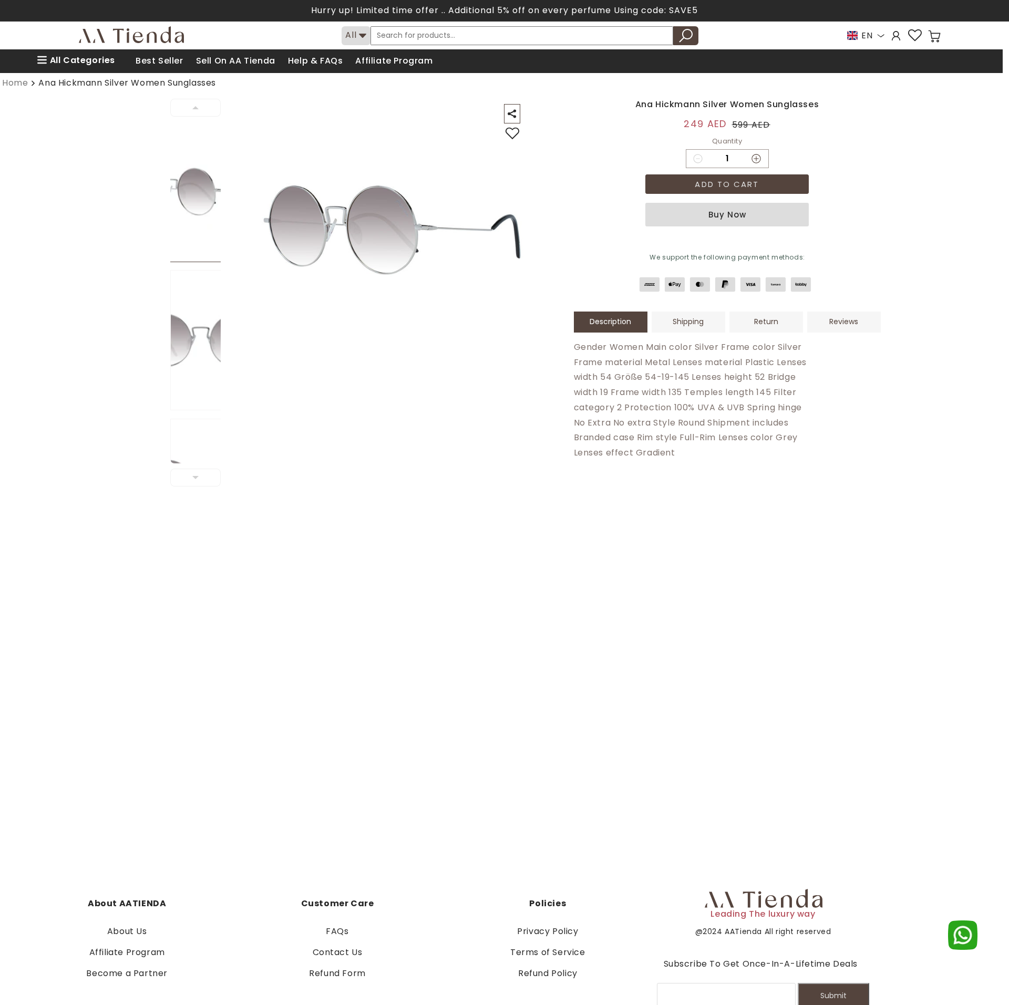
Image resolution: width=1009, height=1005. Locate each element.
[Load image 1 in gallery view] (201, 192)
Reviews (843, 321)
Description (610, 321)
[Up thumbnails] (195, 108)
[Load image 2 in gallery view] (201, 340)
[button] (934, 36)
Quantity (727, 141)
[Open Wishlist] (915, 35)
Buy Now (727, 214)
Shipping (688, 321)
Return (766, 321)
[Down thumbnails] (195, 477)
